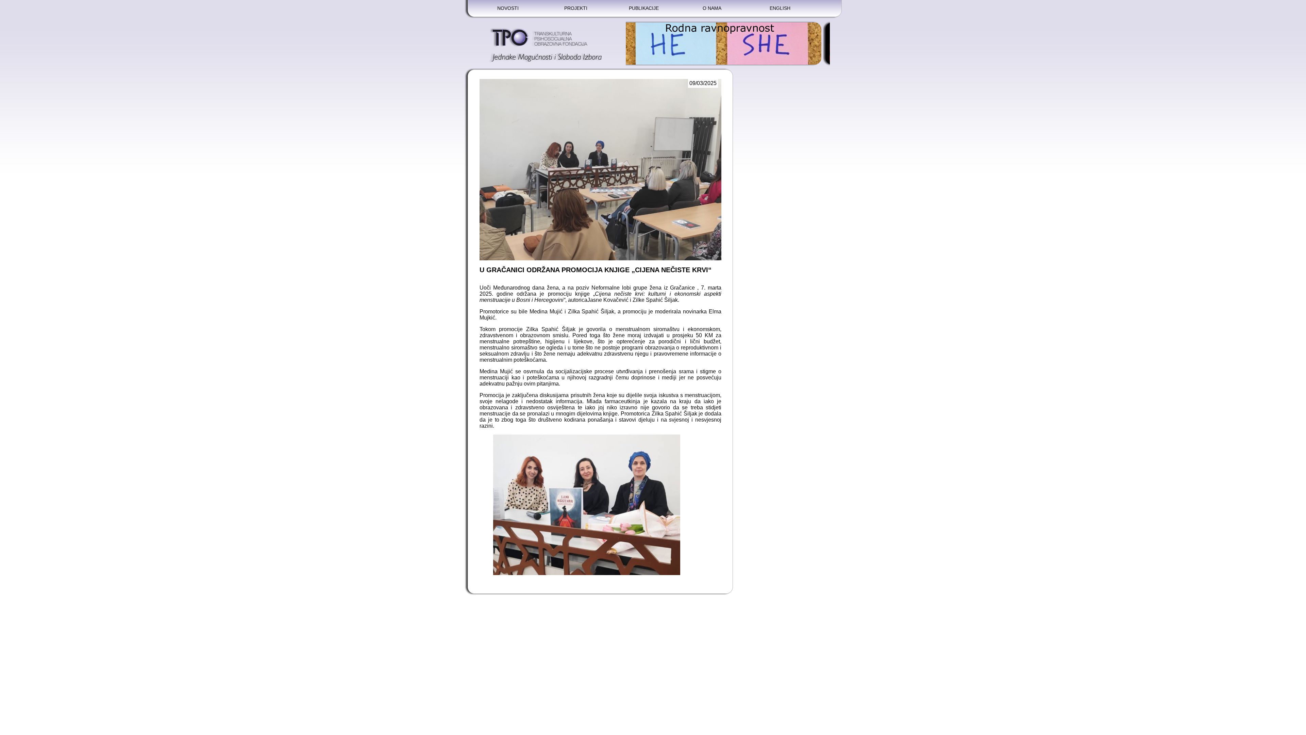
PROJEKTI (575, 8)
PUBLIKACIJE (644, 8)
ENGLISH (780, 8)
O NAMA (712, 8)
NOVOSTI (508, 8)
